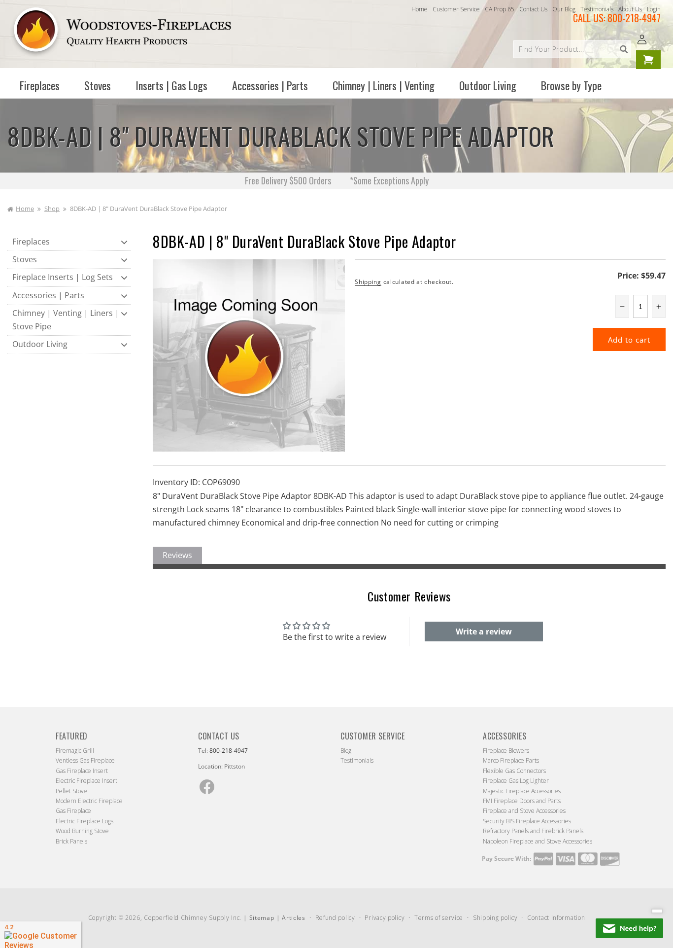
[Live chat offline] (629, 928)
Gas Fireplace (73, 811)
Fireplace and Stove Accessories (524, 811)
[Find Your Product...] (624, 49)
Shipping (368, 282)
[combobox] (572, 49)
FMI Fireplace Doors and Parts (522, 801)
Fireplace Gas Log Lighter (516, 780)
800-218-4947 (634, 17)
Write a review (484, 631)
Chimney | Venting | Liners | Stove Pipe (65, 320)
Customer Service (456, 9)
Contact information (556, 917)
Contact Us (533, 9)
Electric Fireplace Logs (84, 821)
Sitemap (261, 917)
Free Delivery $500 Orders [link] (289, 180)
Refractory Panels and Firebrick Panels (533, 831)
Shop (52, 208)
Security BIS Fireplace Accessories (527, 821)
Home (419, 9)
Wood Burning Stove (82, 831)
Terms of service (438, 917)
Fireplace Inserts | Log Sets (62, 277)
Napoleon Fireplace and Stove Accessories (537, 841)
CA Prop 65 (499, 9)
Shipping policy (495, 917)
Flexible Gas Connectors (514, 771)
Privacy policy (384, 917)
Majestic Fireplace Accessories (522, 791)
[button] (39, 85)
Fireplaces (31, 241)
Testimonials (596, 9)
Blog (345, 750)
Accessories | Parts (48, 295)
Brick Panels (71, 841)
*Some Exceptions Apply (389, 180)
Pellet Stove (71, 791)
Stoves (24, 259)
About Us (630, 9)
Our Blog (563, 9)
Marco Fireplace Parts (511, 760)
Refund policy (335, 917)
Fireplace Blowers (506, 750)
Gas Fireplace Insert (82, 771)
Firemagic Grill (75, 750)
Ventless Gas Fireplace (85, 760)
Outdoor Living (39, 344)
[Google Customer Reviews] (40, 934)
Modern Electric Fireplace (89, 801)
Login (654, 9)
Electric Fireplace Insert (86, 780)
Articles (293, 917)
